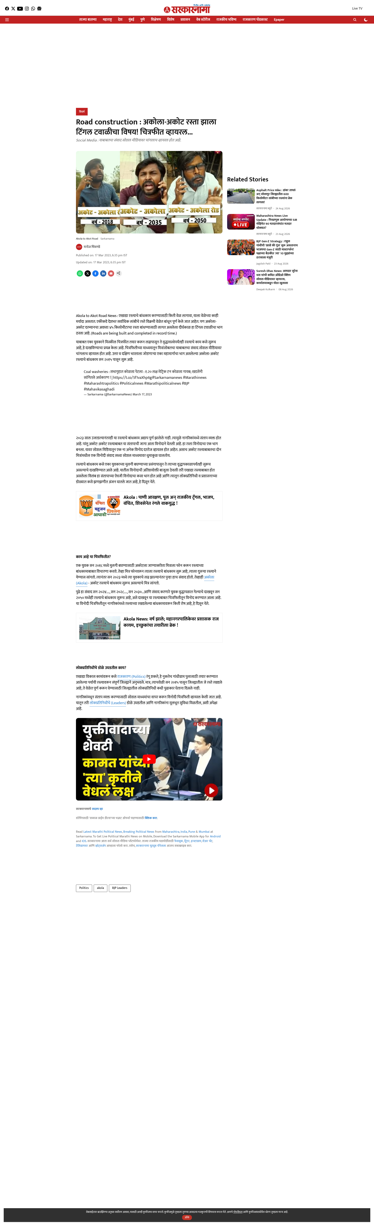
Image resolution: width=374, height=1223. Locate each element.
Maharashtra (170, 831)
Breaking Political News (138, 831)
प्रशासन (185, 19)
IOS (84, 841)
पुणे (142, 19)
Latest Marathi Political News (102, 831)
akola (100, 888)
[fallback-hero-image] (241, 196)
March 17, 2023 (142, 394)
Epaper (279, 19)
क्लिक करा (151, 818)
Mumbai (204, 831)
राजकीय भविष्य (226, 19)
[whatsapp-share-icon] (80, 275)
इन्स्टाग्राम (196, 841)
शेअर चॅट (207, 841)
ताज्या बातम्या (88, 19)
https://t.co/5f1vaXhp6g (132, 377)
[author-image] (79, 247)
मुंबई (131, 19)
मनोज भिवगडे (92, 247)
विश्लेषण (156, 19)
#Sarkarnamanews (167, 377)
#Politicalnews (131, 383)
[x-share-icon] (88, 275)
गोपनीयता (238, 1212)
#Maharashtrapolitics (101, 383)
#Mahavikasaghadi (99, 389)
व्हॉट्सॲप (100, 845)
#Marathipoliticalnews (162, 383)
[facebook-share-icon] (95, 275)
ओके (187, 1217)
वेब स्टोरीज (203, 19)
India (184, 831)
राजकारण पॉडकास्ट (255, 19)
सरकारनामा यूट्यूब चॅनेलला (151, 845)
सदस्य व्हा (97, 809)
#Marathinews (194, 377)
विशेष (170, 19)
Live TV (357, 9)
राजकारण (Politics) (131, 676)
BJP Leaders (119, 888)
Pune (191, 831)
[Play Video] (149, 759)
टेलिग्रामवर (82, 845)
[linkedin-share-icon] (103, 275)
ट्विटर (187, 841)
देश (120, 19)
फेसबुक (178, 841)
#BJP (185, 383)
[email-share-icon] (111, 275)
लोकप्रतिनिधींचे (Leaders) (108, 703)
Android (215, 836)
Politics (84, 888)
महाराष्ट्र (107, 19)
